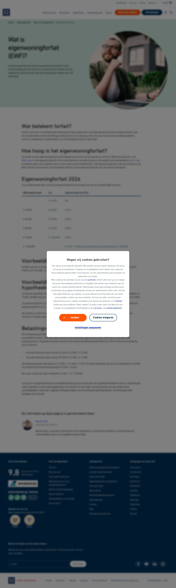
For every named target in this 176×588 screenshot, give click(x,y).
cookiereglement (114, 308)
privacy (98, 308)
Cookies (118, 301)
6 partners (91, 279)
